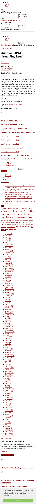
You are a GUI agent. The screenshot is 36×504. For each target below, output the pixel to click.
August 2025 (8, 254)
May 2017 (8, 424)
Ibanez (12, 220)
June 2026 (8, 237)
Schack (20, 224)
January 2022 (9, 328)
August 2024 (8, 275)
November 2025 (9, 249)
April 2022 (8, 323)
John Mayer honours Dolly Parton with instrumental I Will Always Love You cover (18, 193)
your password (23, 16)
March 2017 (8, 428)
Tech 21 (6, 229)
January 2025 (9, 266)
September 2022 (9, 314)
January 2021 (9, 349)
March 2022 (8, 325)
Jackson (17, 220)
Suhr (4, 227)
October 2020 (9, 354)
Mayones (13, 222)
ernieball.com (5, 63)
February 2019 (9, 388)
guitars (4, 220)
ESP (16, 217)
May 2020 (8, 363)
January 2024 (9, 287)
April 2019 (8, 385)
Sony (23, 224)
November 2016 (9, 435)
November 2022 (9, 311)
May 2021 (8, 342)
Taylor (13, 227)
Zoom (15, 229)
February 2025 (9, 265)
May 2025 (8, 259)
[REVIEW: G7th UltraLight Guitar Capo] (5, 464)
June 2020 (8, 361)
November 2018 (9, 393)
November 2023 (9, 290)
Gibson (30, 217)
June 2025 (8, 258)
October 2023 (9, 292)
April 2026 (8, 240)
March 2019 (8, 387)
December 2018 (9, 392)
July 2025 (8, 256)
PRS (2, 224)
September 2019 (9, 376)
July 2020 (8, 359)
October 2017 (9, 416)
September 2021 (9, 335)
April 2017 (8, 426)
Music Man (20, 222)
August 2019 (8, 378)
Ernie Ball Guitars (16, 105)
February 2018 (9, 409)
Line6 (21, 220)
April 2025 (8, 261)
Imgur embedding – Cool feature (14, 128)
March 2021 (8, 345)
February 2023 (9, 306)
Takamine (9, 227)
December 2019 (9, 371)
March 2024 (8, 283)
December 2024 (9, 268)
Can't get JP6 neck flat (10, 136)
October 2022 (9, 313)
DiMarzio (10, 211)
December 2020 (9, 351)
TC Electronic (23, 226)
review (17, 224)
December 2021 (9, 330)
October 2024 (9, 271)
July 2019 (8, 380)
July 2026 (8, 235)
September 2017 (9, 418)
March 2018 (8, 407)
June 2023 (8, 299)
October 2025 (9, 251)
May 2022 (8, 321)
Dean (2, 211)
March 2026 (8, 242)
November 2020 (9, 352)
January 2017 (9, 431)
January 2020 (9, 369)
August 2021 (8, 337)
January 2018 (9, 411)
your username (23, 14)
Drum (26, 211)
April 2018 (8, 406)
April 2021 (8, 344)
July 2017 (8, 421)
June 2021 (8, 340)
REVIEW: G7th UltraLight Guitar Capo (17, 468)
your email (22, 26)
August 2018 (8, 399)
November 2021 (9, 332)
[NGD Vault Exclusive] (4, 117)
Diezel (5, 211)
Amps (9, 208)
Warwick (11, 229)
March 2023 (8, 304)
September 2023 (9, 294)
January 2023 (9, 308)
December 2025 (9, 247)
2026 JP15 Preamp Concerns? (13, 125)
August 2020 (8, 357)
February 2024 (9, 285)
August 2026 (8, 234)
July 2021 (8, 338)
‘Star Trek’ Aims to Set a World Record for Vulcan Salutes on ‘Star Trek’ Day (20, 186)
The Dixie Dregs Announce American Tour (21, 159)
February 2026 (9, 244)
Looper (25, 220)
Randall (12, 224)
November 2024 (9, 270)
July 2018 (8, 400)
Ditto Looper (18, 211)
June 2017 (8, 423)
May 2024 (8, 280)
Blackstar (22, 208)
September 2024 (9, 273)
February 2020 (9, 368)
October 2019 (9, 375)
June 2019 (8, 381)
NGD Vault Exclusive (9, 121)
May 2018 (8, 404)
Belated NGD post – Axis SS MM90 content (18, 132)
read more (4, 98)
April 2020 (8, 364)
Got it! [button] (18, 500)
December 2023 (9, 289)
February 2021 (9, 347)
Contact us (4, 451)
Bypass (27, 208)
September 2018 (9, 397)
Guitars (7, 2)
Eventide (19, 217)
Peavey (30, 222)
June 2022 (8, 320)
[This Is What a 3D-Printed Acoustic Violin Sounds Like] (5, 477)
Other (6, 6)
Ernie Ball (7, 105)
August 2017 (8, 419)
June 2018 (8, 402)
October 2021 (9, 333)
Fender (25, 217)
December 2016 (9, 433)
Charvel (32, 208)
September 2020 (9, 356)
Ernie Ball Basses (15, 214)
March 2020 (8, 366)
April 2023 (8, 302)
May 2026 (8, 239)
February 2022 (9, 326)
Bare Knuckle (16, 208)
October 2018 (9, 395)
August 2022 (8, 316)
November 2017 (9, 414)
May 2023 (8, 301)
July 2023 (8, 297)
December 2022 (9, 309)
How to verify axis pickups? (12, 148)
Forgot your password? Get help (10, 20)
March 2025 (8, 263)
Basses (7, 4)
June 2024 (8, 278)
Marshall (7, 222)
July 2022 (8, 318)
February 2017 (9, 430)
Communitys (8, 48)
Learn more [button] (7, 495)
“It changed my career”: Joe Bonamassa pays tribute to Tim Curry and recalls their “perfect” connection (18, 197)
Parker (26, 222)
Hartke (8, 220)
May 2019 (8, 383)
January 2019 (9, 390)
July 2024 (8, 277)
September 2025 (9, 253)
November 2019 (9, 373)
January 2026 (9, 246)
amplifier (4, 208)
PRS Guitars (7, 224)
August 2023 (8, 295)
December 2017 (9, 412)
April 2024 (8, 282)
